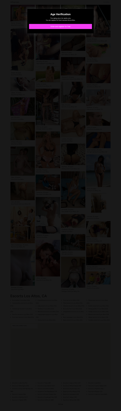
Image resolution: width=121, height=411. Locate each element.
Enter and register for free (60, 26)
